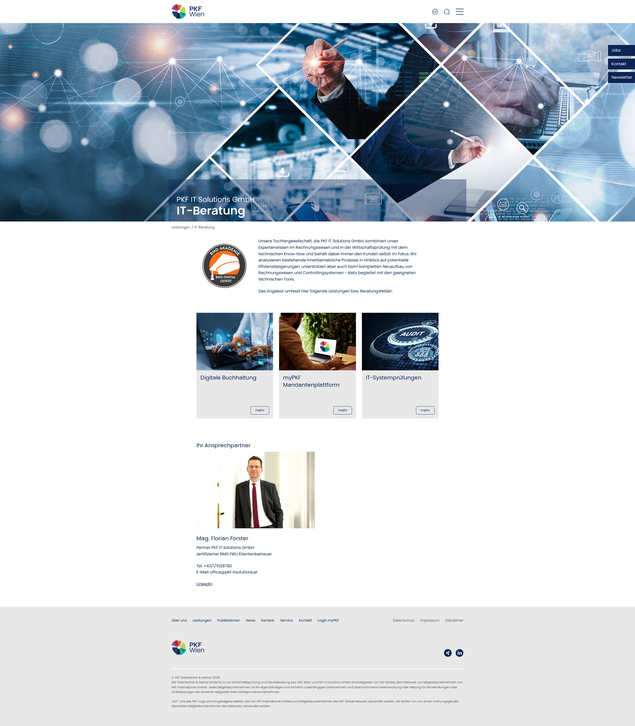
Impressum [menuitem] (430, 620)
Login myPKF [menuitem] (328, 620)
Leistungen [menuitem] (202, 620)
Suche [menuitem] (447, 12)
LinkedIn (204, 584)
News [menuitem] (250, 620)
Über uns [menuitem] (179, 620)
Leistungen (181, 227)
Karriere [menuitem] (267, 620)
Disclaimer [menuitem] (454, 620)
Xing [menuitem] (448, 653)
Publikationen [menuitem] (228, 620)
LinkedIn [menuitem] (459, 653)
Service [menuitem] (286, 620)
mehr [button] (259, 410)
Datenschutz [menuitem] (403, 620)
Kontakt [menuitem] (305, 620)
